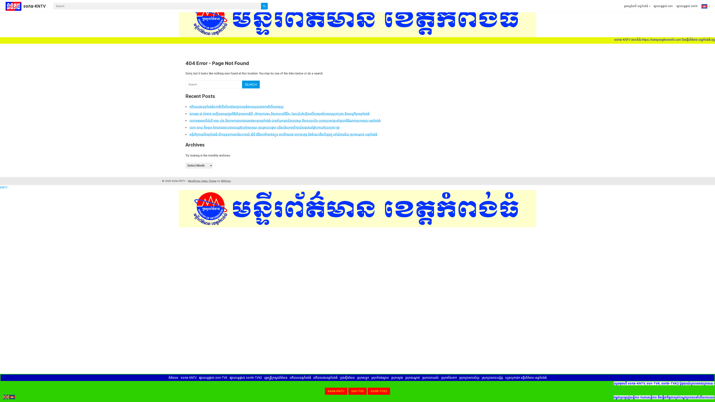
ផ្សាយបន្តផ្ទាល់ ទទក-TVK (213, 377)
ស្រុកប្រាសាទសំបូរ (469, 377)
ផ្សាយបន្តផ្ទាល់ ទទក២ (687, 6)
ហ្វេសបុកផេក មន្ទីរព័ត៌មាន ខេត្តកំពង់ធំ (526, 377)
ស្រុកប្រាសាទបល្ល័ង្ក (492, 377)
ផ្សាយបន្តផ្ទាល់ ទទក (663, 6)
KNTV (3, 187)
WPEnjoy (226, 180)
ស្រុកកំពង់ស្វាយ (380, 377)
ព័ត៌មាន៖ (173, 377)
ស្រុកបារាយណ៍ (430, 377)
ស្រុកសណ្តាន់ (412, 377)
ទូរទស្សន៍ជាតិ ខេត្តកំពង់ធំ (636, 6)
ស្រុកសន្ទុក (363, 377)
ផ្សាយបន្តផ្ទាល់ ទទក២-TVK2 (246, 377)
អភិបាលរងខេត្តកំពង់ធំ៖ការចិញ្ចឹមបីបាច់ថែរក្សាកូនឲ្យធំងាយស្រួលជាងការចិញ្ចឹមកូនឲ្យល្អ (237, 107)
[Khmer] (704, 6)
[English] (6, 396)
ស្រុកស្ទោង (397, 377)
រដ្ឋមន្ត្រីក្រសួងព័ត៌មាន (275, 377)
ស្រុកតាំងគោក (449, 377)
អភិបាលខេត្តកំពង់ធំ (300, 377)
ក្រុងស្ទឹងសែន (347, 377)
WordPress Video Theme (202, 180)
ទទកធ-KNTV (34, 6)
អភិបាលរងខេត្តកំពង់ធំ (325, 377)
